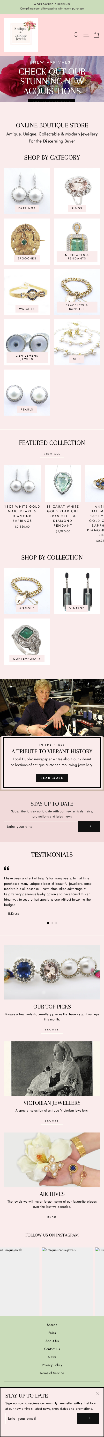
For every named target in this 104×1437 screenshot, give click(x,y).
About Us (52, 1340)
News (52, 1356)
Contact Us (52, 1348)
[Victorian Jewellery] (52, 1068)
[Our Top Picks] (52, 972)
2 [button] (53, 923)
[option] (52, 6)
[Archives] (52, 1159)
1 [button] (48, 923)
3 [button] (56, 923)
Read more (52, 778)
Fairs (52, 1332)
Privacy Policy (52, 1364)
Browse (52, 1029)
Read (52, 1217)
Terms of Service (52, 1372)
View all (52, 454)
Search (52, 1324)
